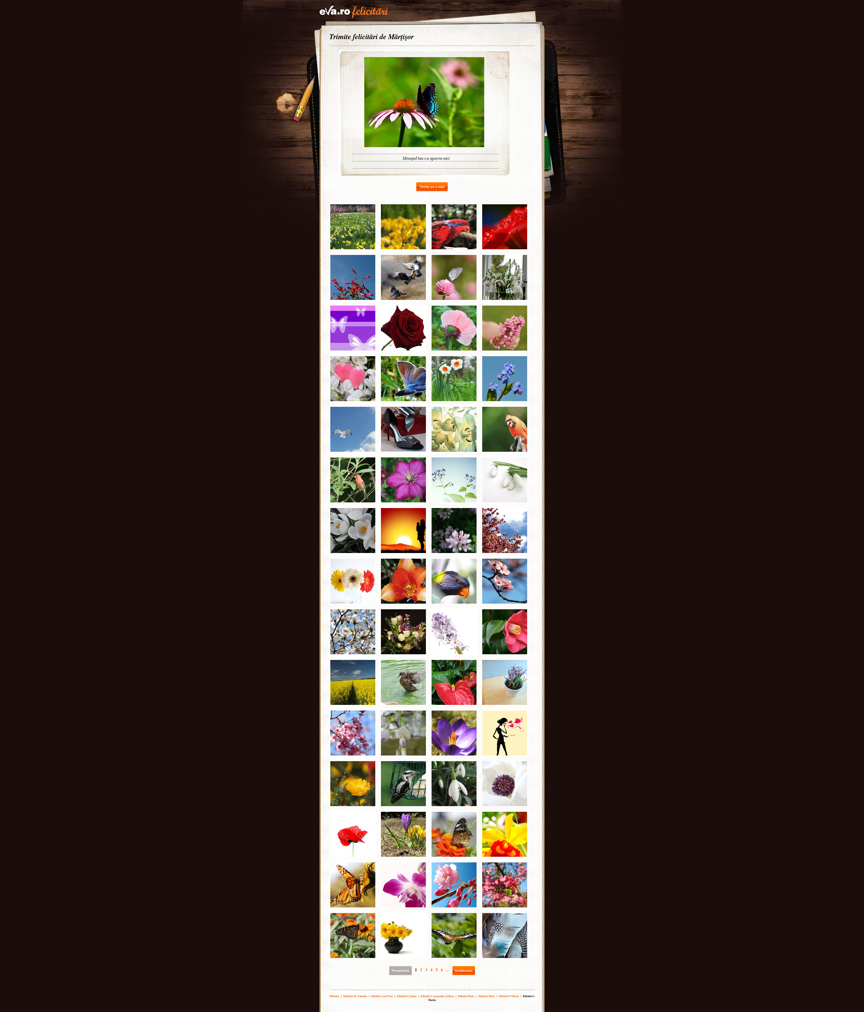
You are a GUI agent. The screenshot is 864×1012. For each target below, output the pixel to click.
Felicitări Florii (486, 996)
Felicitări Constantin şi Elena (437, 996)
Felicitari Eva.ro (354, 12)
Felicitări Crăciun (407, 996)
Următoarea (463, 970)
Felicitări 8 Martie (509, 996)
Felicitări (334, 996)
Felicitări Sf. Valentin (355, 996)
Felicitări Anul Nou (382, 996)
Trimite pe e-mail (432, 187)
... (447, 970)
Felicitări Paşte (466, 996)
